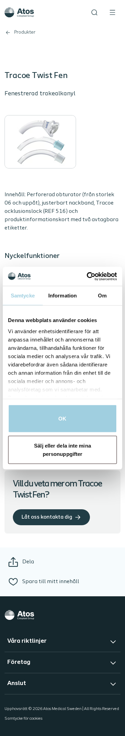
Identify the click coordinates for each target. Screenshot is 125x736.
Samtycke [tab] (23, 295)
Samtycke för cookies (23, 719)
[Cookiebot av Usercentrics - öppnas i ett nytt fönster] (88, 276)
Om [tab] (102, 295)
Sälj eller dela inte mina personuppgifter (62, 449)
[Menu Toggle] (112, 12)
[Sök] (94, 12)
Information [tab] (62, 295)
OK (62, 419)
